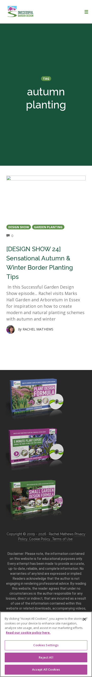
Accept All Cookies (46, 669)
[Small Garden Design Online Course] (35, 499)
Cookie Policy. (40, 539)
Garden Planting (48, 227)
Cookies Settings (46, 645)
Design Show (18, 227)
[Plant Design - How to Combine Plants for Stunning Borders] (35, 398)
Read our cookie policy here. (28, 632)
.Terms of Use (62, 539)
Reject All (46, 657)
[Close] (84, 619)
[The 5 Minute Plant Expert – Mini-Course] (35, 449)
